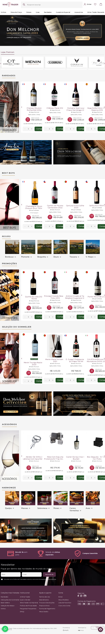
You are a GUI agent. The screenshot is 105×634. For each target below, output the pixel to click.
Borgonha (41, 257)
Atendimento (44, 600)
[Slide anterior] (6, 28)
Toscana (73, 257)
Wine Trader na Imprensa (29, 602)
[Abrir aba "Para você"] (100, 629)
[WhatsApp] (5, 629)
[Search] (24, 4)
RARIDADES (8, 75)
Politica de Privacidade (28, 605)
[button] (101, 5)
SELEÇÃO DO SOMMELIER (16, 327)
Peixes (56, 508)
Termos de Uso (44, 597)
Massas (24, 508)
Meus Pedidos (63, 600)
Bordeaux (9, 257)
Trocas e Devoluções (46, 602)
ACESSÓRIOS (9, 424)
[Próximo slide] (98, 28)
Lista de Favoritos (64, 602)
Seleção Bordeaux (7, 605)
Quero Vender (25, 600)
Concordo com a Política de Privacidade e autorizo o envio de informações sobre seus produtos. (30, 579)
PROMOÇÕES (9, 263)
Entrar (60, 597)
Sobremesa (42, 508)
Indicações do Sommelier (10, 600)
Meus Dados (43, 611)
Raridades (4, 597)
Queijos (8, 508)
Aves (88, 508)
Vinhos (3, 608)
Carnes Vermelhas (74, 509)
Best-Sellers (5, 602)
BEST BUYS (8, 173)
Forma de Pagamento (47, 608)
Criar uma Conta (64, 605)
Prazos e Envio (44, 605)
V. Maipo (89, 257)
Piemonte (25, 257)
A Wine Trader (25, 597)
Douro (56, 257)
